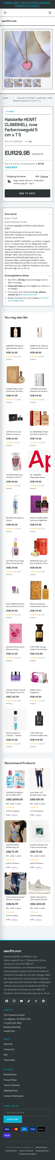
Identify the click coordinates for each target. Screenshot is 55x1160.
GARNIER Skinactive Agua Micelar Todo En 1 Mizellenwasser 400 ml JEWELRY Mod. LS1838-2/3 (15, 347)
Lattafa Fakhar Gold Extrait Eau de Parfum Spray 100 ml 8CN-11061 (15, 390)
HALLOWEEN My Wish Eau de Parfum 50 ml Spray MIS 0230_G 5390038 (15, 605)
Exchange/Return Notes (17, 275)
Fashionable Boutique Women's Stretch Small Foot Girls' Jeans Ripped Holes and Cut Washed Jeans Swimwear (15, 898)
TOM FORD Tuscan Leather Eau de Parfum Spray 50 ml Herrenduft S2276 (39, 648)
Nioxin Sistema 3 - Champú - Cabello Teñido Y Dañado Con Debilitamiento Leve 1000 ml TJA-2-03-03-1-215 (15, 734)
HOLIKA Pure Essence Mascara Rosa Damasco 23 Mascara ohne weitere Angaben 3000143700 (15, 648)
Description (11, 214)
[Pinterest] (43, 1001)
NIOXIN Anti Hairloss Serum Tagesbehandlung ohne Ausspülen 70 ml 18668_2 (15, 519)
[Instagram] (14, 1001)
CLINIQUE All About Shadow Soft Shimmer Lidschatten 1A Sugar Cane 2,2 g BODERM (39, 390)
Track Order (9, 1060)
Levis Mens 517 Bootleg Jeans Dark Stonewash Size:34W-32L (39, 794)
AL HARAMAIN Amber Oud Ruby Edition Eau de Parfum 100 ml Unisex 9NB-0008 (39, 433)
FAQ (5, 1054)
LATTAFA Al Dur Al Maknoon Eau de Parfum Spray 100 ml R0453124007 (15, 433)
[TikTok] (29, 1001)
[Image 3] (27, 83)
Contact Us (9, 1049)
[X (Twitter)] (36, 1001)
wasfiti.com (9, 21)
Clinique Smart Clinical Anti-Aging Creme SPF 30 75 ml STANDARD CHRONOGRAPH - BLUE (15, 691)
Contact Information (13, 1096)
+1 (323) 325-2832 (13, 1023)
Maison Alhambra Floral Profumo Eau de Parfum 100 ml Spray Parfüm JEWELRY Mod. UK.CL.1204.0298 (39, 605)
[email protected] (29, 294)
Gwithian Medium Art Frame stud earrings (39, 846)
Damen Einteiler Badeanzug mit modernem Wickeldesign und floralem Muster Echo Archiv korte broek (15, 846)
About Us (8, 1044)
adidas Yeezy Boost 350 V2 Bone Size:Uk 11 (38, 898)
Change (44, 176)
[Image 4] (36, 83)
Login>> (14, 815)
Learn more (11, 167)
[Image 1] (8, 83)
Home (5, 98)
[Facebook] (7, 1001)
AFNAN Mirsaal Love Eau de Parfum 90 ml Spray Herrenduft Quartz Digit (38, 562)
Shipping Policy (11, 1090)
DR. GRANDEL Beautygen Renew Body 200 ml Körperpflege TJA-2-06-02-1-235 (38, 476)
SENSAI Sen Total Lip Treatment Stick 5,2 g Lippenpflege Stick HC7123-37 (39, 347)
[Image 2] (18, 83)
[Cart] (49, 12)
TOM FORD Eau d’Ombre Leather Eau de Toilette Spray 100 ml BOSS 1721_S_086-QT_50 (38, 734)
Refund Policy (10, 1074)
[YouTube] (21, 1001)
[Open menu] (5, 12)
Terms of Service (12, 1085)
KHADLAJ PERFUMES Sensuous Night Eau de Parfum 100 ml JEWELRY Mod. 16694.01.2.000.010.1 (39, 519)
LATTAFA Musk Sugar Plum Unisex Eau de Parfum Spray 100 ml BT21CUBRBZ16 (15, 562)
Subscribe (13, 1119)
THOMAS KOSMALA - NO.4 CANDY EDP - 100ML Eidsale (15, 794)
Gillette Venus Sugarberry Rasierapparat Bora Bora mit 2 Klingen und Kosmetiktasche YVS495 (39, 691)
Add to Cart (27, 193)
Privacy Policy (10, 1080)
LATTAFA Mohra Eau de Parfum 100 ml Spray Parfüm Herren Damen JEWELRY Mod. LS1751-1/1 (15, 476)
